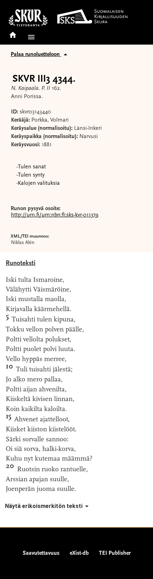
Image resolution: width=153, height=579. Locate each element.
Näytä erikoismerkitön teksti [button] (44, 506)
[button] (30, 37)
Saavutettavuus (41, 553)
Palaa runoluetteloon (36, 54)
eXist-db (79, 553)
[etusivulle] (13, 32)
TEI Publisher (115, 553)
